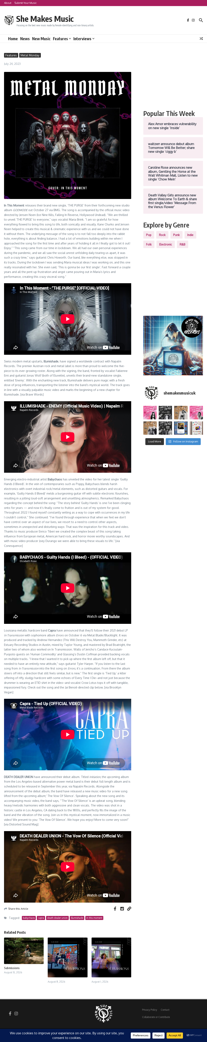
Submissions (12, 968)
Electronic (165, 244)
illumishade (77, 917)
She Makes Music (45, 19)
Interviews (82, 38)
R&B (182, 244)
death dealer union (57, 917)
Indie (190, 235)
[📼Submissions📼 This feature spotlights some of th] (180, 412)
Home (13, 38)
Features (60, 38)
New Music (41, 38)
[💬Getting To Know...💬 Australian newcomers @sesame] (165, 412)
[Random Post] (201, 38)
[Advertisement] (173, 78)
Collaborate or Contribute (156, 1017)
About (7, 2)
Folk (149, 244)
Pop (148, 235)
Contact (165, 1009)
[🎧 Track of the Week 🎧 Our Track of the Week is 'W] (180, 428)
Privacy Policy (149, 1009)
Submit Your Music (25, 2)
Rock (162, 235)
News (25, 38)
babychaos (29, 917)
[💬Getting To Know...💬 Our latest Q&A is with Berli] (165, 428)
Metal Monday (30, 55)
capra (41, 917)
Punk (176, 235)
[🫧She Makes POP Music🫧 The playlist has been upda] (150, 412)
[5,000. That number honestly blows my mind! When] (196, 428)
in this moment (94, 917)
